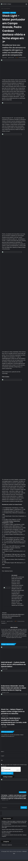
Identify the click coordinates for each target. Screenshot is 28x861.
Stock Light (13, 12)
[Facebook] (6, 609)
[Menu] (26, 4)
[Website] (9, 639)
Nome (2, 751)
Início (2, 8)
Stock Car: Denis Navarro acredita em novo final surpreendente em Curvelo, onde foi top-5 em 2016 (14, 721)
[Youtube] (10, 609)
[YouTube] (15, 639)
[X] (13, 639)
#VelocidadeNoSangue (13, 616)
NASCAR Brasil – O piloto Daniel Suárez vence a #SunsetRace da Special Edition (13, 664)
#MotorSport (21, 614)
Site (2, 760)
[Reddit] (7, 623)
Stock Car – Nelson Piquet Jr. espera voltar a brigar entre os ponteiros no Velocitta (12, 711)
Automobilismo (7, 8)
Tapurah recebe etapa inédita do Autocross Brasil (12, 829)
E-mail (2, 755)
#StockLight (4, 616)
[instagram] (11, 609)
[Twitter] (8, 609)
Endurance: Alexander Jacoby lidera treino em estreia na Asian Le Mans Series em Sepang (13, 688)
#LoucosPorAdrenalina (13, 614)
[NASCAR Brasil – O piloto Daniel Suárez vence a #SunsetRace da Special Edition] (14, 654)
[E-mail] (4, 609)
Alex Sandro (4, 57)
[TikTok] (18, 639)
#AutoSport (4, 614)
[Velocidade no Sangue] (6, 4)
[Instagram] (17, 639)
